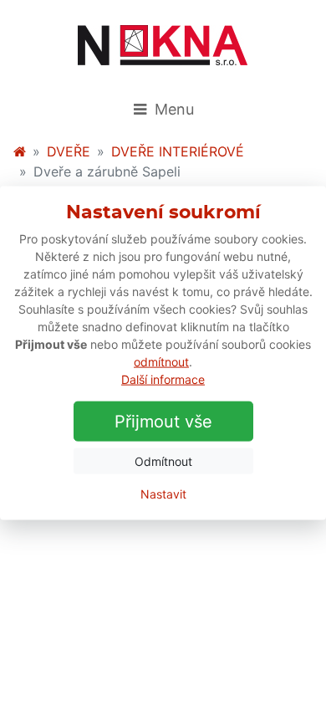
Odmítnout (163, 460)
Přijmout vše (163, 421)
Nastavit (163, 493)
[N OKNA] (19, 151)
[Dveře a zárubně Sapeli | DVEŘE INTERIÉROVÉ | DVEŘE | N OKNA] (163, 45)
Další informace (163, 378)
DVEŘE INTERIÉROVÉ (177, 151)
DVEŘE (68, 151)
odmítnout (161, 361)
